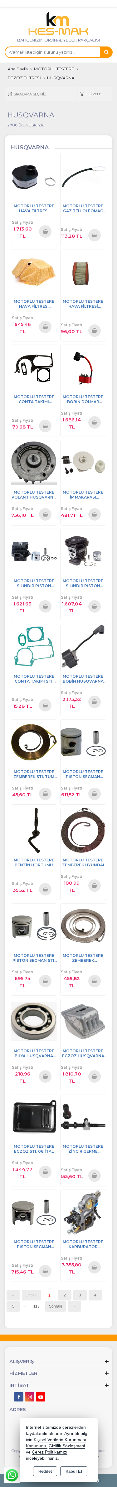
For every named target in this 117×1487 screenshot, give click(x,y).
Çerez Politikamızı (49, 1452)
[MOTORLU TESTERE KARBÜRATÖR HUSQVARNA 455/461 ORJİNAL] (83, 1212)
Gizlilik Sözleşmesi (67, 1446)
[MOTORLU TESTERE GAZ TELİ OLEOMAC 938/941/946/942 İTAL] (83, 176)
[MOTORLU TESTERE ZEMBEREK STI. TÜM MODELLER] (34, 742)
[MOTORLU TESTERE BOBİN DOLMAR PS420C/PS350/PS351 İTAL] (83, 367)
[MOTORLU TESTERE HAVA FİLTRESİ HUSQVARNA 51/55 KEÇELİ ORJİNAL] (34, 272)
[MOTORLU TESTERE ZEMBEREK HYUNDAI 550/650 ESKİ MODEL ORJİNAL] (83, 830)
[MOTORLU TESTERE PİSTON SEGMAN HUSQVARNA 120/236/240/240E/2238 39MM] (83, 742)
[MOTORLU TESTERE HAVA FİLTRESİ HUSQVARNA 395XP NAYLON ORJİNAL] (34, 176)
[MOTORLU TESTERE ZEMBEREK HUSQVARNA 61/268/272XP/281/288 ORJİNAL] (83, 926)
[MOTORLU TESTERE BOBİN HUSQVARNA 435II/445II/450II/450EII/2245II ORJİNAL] (83, 646)
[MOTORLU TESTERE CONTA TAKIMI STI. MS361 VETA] (34, 646)
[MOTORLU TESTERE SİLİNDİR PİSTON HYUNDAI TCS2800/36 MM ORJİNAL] (34, 551)
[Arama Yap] (106, 52)
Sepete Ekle (45, 231)
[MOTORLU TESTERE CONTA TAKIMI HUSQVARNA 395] (34, 367)
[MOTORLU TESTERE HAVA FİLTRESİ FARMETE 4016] (83, 272)
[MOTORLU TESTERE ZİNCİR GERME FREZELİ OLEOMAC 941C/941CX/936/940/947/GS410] (83, 1117)
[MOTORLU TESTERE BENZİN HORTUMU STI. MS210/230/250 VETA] (34, 830)
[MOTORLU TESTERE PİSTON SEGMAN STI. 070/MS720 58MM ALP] (34, 926)
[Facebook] (18, 1396)
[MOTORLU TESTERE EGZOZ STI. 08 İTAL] (34, 1117)
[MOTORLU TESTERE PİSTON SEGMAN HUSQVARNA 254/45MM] (34, 1212)
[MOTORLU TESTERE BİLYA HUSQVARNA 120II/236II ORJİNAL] (34, 1021)
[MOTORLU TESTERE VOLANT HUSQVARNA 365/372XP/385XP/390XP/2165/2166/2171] (34, 462)
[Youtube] (40, 1396)
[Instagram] (29, 1396)
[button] (90, 94)
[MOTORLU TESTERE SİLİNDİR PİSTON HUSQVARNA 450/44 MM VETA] (83, 551)
